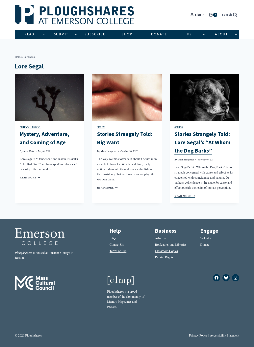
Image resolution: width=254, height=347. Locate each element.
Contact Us (117, 244)
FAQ (113, 238)
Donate (159, 34)
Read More (30, 177)
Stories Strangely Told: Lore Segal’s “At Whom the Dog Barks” (202, 142)
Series (101, 127)
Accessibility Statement (224, 335)
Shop (127, 34)
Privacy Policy (198, 335)
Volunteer (206, 238)
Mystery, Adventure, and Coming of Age (44, 138)
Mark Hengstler (108, 151)
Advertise (161, 238)
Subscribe (95, 34)
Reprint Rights (164, 257)
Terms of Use (118, 251)
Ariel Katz (28, 151)
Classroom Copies (166, 251)
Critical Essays (30, 127)
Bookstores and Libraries (170, 244)
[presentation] (49, 97)
